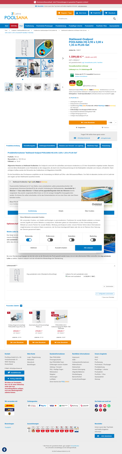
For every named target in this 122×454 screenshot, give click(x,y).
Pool (96, 360)
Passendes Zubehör (14, 306)
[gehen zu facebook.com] (96, 406)
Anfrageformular (106, 138)
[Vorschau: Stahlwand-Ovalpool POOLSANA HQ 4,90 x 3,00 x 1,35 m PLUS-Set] (9, 87)
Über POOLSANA (55, 357)
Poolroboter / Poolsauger (103, 364)
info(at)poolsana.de (83, 138)
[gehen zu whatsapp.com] (109, 406)
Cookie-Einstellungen (79, 379)
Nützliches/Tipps (92, 146)
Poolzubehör (99, 372)
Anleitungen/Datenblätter (47, 146)
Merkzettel (30, 360)
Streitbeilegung (77, 374)
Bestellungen (31, 364)
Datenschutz (76, 367)
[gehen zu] (22, 79)
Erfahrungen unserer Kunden (59, 364)
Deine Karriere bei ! (59, 382)
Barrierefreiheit (77, 377)
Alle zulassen (88, 248)
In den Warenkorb (89, 122)
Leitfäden (53, 379)
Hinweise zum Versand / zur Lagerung (71, 146)
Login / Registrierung (34, 357)
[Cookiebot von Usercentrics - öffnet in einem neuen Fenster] (93, 204)
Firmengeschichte (55, 360)
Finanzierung (106, 146)
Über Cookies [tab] (89, 211)
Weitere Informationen (81, 76)
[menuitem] (87, 17)
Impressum (75, 357)
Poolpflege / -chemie (101, 369)
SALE (96, 357)
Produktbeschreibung (13, 146)
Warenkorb (30, 362)
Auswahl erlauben (61, 248)
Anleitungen (53, 377)
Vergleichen (81, 127)
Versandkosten (75, 446)
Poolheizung (99, 362)
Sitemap (97, 379)
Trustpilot (8, 427)
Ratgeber (52, 374)
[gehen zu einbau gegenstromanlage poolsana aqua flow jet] (17, 328)
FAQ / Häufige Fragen (56, 369)
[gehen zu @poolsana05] (96, 410)
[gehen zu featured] (104, 406)
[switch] (50, 239)
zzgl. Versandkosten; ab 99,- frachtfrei (92, 62)
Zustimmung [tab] (32, 211)
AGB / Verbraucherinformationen (80, 361)
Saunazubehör (99, 377)
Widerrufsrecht (77, 364)
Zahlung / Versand (55, 367)
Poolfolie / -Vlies (100, 374)
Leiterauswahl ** (12, 265)
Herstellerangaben (29, 146)
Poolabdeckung (100, 367)
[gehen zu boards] (100, 410)
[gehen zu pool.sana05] (100, 406)
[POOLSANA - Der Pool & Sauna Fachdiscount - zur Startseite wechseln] (16, 15)
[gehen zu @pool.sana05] (104, 410)
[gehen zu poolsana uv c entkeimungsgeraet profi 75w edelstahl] (61, 328)
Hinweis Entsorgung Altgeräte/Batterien (78, 371)
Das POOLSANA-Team (57, 362)
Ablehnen (33, 248)
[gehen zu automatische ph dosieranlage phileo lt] (39, 328)
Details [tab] (61, 211)
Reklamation (54, 372)
